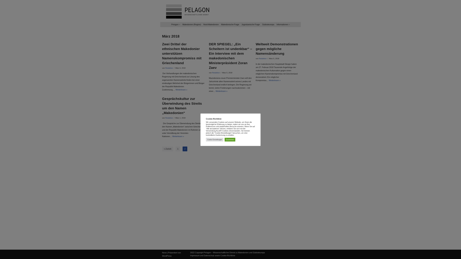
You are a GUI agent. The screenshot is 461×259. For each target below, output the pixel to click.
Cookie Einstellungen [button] (214, 140)
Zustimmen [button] (230, 140)
